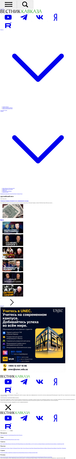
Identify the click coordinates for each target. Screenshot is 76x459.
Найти (11, 430)
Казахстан (27, 452)
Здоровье (18, 193)
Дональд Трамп (9, 448)
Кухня (21, 193)
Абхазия (20, 452)
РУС (1, 9)
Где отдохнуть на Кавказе (7, 191)
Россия (1, 452)
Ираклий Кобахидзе (41, 448)
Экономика (6, 439)
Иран (7, 452)
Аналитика (2, 110)
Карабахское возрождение (5, 193)
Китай (34, 452)
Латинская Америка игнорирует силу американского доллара (14, 200)
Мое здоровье (2, 443)
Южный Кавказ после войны (7, 189)
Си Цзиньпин (14, 448)
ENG (3, 9)
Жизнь (9, 439)
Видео (15, 193)
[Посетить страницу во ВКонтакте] (40, 20)
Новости (2, 435)
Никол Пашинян (34, 448)
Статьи (6, 110)
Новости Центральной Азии (7, 108)
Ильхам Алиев (28, 448)
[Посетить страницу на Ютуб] (8, 20)
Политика (2, 439)
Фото (13, 193)
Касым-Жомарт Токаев (55, 448)
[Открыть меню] (8, 4)
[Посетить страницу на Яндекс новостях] (55, 20)
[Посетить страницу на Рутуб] (8, 28)
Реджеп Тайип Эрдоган (21, 448)
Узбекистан (31, 452)
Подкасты (20, 435)
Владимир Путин (3, 448)
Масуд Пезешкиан (63, 448)
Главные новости (5, 106)
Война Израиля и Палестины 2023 (8, 188)
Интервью (12, 435)
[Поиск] (25, 4)
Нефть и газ (4, 190)
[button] (38, 407)
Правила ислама (5, 192)
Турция (4, 452)
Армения (14, 452)
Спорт (11, 193)
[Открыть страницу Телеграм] (24, 20)
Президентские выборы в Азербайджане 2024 (56, 443)
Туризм (18, 439)
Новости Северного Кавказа (7, 107)
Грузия (17, 452)
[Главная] (21, 12)
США (37, 452)
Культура (12, 439)
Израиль (23, 452)
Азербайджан (10, 452)
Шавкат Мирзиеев (48, 448)
